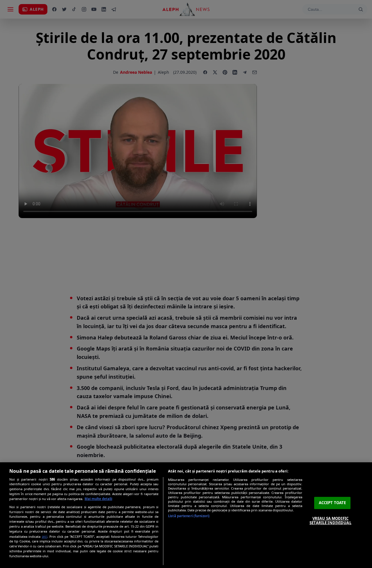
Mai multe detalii (98, 499)
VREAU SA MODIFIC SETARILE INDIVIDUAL (330, 521)
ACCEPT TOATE (332, 502)
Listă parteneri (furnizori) (189, 516)
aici (44, 536)
